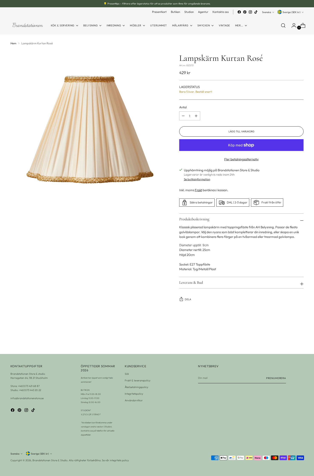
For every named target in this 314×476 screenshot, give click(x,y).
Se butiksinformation (197, 179)
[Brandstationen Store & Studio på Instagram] (250, 12)
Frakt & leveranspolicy (137, 380)
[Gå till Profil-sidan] (292, 25)
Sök (127, 373)
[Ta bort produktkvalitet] (196, 116)
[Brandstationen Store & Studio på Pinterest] (245, 12)
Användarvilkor (134, 400)
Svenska (266, 12)
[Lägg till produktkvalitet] (183, 116)
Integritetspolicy (134, 393)
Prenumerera (276, 378)
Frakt (198, 190)
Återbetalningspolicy (136, 387)
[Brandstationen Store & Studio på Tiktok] (256, 12)
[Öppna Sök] (283, 25)
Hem (13, 43)
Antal (183, 107)
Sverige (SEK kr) (292, 12)
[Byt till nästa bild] (300, 339)
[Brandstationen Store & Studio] (27, 25)
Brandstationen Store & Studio (49, 460)
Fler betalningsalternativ (241, 159)
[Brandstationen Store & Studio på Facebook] (239, 12)
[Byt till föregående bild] (290, 339)
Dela (188, 299)
